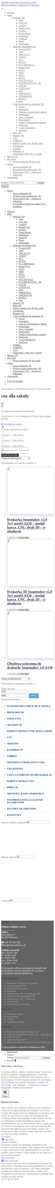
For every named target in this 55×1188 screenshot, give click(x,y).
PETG (22, 75)
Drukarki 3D (19, 18)
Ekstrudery (24, 109)
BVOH (22, 62)
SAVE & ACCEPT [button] (10, 1179)
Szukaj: (4, 182)
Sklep (9, 15)
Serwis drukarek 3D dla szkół (26, 162)
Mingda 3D (12, 156)
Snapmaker (24, 44)
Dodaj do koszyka (10, 455)
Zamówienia (13, 1016)
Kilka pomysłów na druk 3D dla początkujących (29, 1042)
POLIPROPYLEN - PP (30, 83)
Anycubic (23, 23)
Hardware (23, 125)
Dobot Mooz (25, 33)
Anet (21, 20)
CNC (15, 138)
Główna (10, 12)
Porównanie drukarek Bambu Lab (22, 1032)
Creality (22, 31)
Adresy (10, 1019)
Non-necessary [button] (8, 1158)
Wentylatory (24, 120)
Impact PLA (24, 67)
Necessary (9, 1139)
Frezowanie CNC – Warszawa (27, 172)
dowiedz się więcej (13, 424)
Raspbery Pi (18, 151)
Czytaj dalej (23, 537)
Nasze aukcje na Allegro (18, 1004)
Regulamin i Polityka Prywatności (22, 983)
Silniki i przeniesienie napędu (32, 122)
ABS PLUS (24, 54)
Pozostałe (14, 815)
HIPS (21, 73)
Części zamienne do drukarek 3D (28, 104)
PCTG (22, 78)
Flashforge (24, 36)
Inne (21, 101)
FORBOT (17, 141)
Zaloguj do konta (15, 1014)
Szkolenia (17, 175)
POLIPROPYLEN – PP (30, 282)
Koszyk (11, 1060)
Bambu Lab (24, 28)
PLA (21, 59)
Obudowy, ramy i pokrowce (25, 793)
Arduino (17, 148)
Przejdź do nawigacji (10, 2)
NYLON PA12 (26, 80)
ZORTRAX (24, 88)
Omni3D (23, 39)
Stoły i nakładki (26, 117)
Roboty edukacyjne (20, 781)
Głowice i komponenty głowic (33, 112)
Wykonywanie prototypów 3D (27, 169)
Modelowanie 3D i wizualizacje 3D (23, 993)
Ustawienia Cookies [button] (38, 1085)
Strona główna (8, 389)
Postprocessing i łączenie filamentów (25, 801)
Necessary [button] (6, 1136)
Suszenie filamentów (16, 1039)
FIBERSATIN (25, 96)
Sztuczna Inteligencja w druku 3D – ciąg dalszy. (29, 1034)
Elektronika (24, 114)
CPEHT (22, 57)
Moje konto (12, 1052)
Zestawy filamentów (21, 809)
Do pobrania (13, 1001)
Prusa (21, 41)
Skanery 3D (18, 135)
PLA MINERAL (27, 65)
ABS (21, 52)
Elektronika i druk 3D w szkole (27, 154)
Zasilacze (23, 130)
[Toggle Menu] (2, 8)
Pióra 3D (17, 133)
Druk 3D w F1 (14, 1037)
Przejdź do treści (28, 2)
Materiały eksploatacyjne (24, 46)
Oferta (10, 164)
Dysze (22, 107)
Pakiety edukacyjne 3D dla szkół (28, 143)
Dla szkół (11, 159)
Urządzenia (18, 146)
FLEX (22, 70)
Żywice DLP (25, 49)
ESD (21, 91)
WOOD (22, 86)
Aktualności (12, 177)
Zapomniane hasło (15, 1022)
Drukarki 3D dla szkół (17, 988)
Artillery (22, 25)
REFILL (23, 99)
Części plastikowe (27, 127)
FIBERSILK (25, 93)
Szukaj (40, 183)
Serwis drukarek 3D (22, 167)
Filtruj (33, 696)
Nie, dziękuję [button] (19, 1085)
